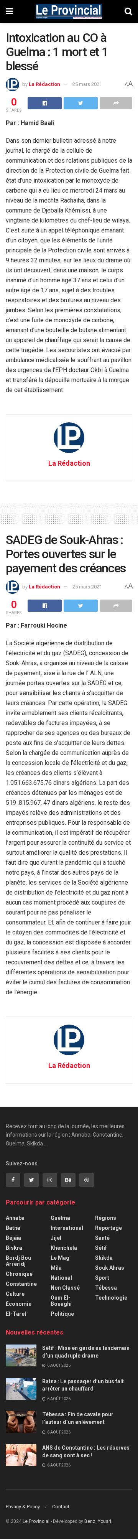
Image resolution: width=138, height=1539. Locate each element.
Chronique (19, 1274)
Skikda (104, 1258)
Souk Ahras (109, 1268)
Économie (18, 1304)
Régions (105, 1218)
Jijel (56, 1238)
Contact (60, 1506)
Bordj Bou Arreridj (18, 1261)
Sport (102, 1278)
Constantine (21, 1284)
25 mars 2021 (87, 84)
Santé (102, 1238)
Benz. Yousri (97, 1521)
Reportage (108, 1228)
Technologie (111, 1298)
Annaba (15, 1218)
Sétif (101, 1248)
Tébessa (106, 1288)
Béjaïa (13, 1238)
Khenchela (64, 1248)
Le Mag (60, 1258)
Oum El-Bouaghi (61, 1301)
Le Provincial (36, 1521)
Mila (56, 1268)
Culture (15, 1294)
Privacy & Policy (23, 1506)
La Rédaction (44, 84)
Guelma (60, 1218)
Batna (13, 1228)
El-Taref (16, 1314)
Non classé (65, 1288)
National (61, 1278)
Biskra (14, 1248)
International (67, 1228)
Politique (62, 1314)
